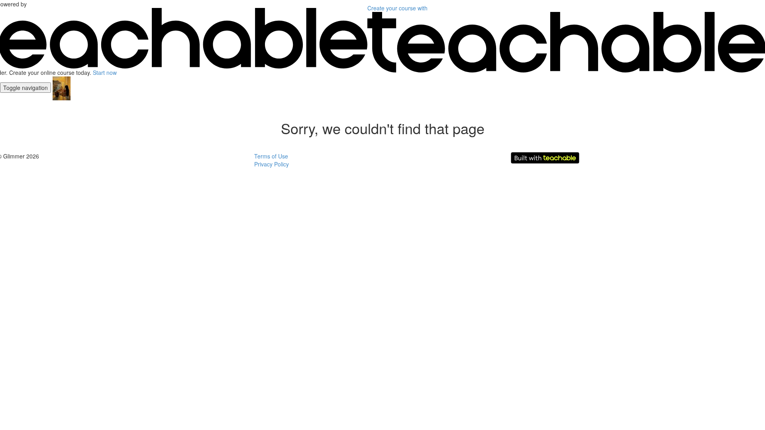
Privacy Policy (271, 164)
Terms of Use (271, 156)
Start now (105, 72)
